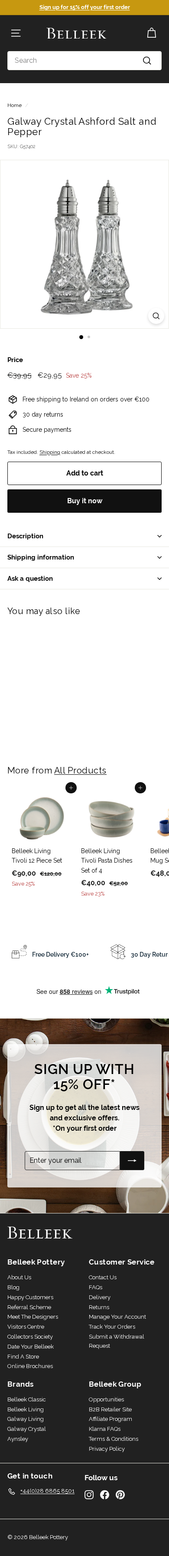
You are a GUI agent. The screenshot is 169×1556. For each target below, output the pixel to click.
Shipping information (40, 557)
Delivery (99, 1297)
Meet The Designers (32, 1316)
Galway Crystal (26, 1429)
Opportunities (106, 1399)
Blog (13, 1287)
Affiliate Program (110, 1419)
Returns (99, 1307)
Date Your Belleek (30, 1346)
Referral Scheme (29, 1307)
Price (15, 359)
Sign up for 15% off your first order (84, 7)
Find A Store (23, 1356)
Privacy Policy (107, 1449)
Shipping (49, 452)
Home (14, 105)
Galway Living (25, 1419)
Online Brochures (30, 1366)
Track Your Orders (112, 1326)
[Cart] (151, 33)
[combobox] (84, 60)
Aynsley (17, 1439)
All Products (80, 770)
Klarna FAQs (104, 1429)
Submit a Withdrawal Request (116, 1341)
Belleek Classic (26, 1399)
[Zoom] (156, 316)
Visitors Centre (25, 1326)
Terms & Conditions (113, 1439)
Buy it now (84, 501)
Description (25, 536)
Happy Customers (30, 1297)
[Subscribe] (132, 1160)
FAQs (95, 1287)
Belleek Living (25, 1409)
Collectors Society (30, 1336)
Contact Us (103, 1277)
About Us (19, 1277)
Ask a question (30, 578)
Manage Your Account (117, 1316)
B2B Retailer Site (110, 1409)
